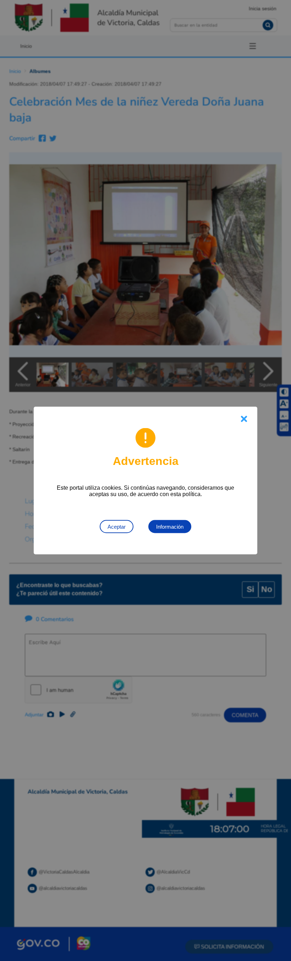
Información (169, 527)
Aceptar (117, 527)
